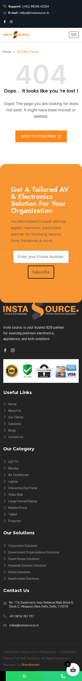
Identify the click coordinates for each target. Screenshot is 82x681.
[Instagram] (11, 21)
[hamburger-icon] (74, 35)
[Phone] (63, 676)
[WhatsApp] (25, 676)
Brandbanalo (30, 664)
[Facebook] (4, 21)
